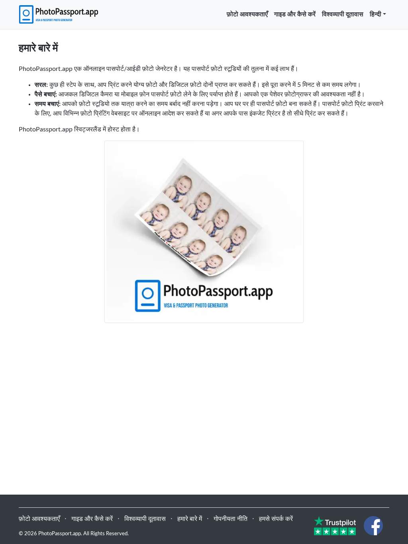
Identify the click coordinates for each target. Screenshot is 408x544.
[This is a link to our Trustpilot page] (335, 525)
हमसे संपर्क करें (276, 519)
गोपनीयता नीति (230, 519)
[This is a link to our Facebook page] (373, 525)
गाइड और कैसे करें (295, 14)
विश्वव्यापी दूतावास (342, 14)
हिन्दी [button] (375, 14)
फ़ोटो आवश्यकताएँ (247, 14)
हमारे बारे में (189, 519)
